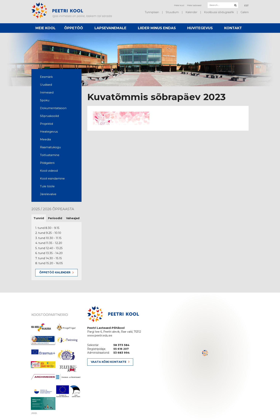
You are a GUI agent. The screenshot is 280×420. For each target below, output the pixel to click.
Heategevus (49, 131)
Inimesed (47, 92)
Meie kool (179, 5)
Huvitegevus (200, 28)
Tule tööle (47, 186)
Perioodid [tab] (55, 218)
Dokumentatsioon (53, 108)
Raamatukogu (50, 147)
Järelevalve (48, 194)
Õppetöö (73, 28)
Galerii (245, 12)
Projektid (46, 124)
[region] (205, 356)
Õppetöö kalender (54, 272)
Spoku (44, 100)
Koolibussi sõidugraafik (219, 12)
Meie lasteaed (194, 5)
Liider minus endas (157, 28)
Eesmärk (46, 77)
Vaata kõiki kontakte (108, 362)
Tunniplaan (152, 12)
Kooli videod (49, 170)
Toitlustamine (49, 155)
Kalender (191, 12)
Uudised (46, 84)
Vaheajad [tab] (72, 218)
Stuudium (172, 12)
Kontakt (233, 28)
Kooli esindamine (52, 178)
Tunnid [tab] (39, 218)
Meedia (45, 139)
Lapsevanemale (110, 28)
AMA (34, 413)
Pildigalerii (47, 163)
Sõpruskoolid (49, 116)
